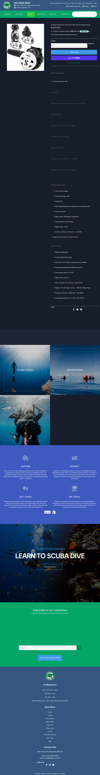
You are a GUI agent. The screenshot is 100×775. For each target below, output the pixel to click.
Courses (50, 715)
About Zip (50, 738)
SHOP (30, 14)
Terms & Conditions (50, 735)
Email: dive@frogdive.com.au (50, 758)
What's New (41, 14)
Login (87, 6)
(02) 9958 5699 (22, 3)
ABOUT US (52, 14)
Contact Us (65, 14)
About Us (50, 725)
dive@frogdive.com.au (23, 7)
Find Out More (50, 567)
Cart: (95, 6)
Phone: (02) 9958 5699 (50, 756)
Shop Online (50, 722)
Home (50, 712)
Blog (50, 741)
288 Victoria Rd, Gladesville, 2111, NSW (28, 5)
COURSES (7, 14)
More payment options (74, 62)
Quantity (91, 43)
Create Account (74, 6)
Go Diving (19, 14)
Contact (50, 731)
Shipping (61, 34)
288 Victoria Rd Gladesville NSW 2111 (50, 752)
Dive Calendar (50, 718)
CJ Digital (62, 773)
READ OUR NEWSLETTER (50, 658)
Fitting (53, 41)
